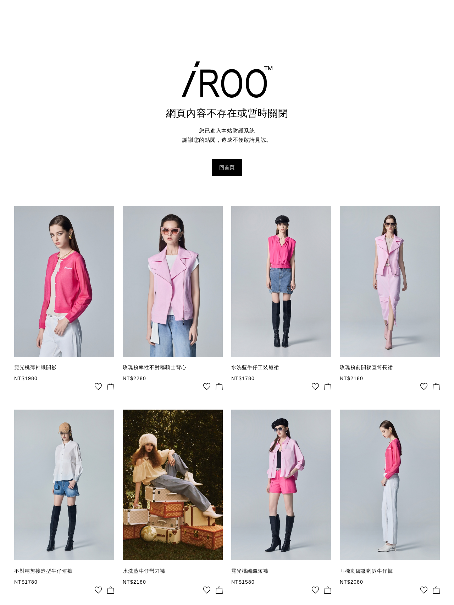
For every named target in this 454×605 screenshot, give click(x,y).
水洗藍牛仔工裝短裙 (255, 367)
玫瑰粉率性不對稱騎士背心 (155, 367)
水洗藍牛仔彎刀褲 (144, 571)
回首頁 (227, 167)
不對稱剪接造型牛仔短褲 (43, 571)
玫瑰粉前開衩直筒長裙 (366, 367)
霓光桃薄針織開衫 (35, 367)
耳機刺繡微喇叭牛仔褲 (366, 571)
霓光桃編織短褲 (249, 571)
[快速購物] (110, 386)
